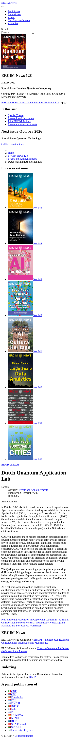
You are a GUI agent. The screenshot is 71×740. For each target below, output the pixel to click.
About (11, 17)
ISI (12, 712)
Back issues (14, 11)
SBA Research (19, 724)
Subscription (14, 14)
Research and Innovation (21, 118)
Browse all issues (10, 464)
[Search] (33, 33)
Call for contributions (19, 20)
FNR (14, 700)
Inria (13, 709)
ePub (44, 102)
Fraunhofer (17, 697)
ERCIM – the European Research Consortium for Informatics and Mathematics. (35, 641)
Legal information (24, 735)
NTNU (15, 718)
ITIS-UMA (17, 715)
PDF (15, 102)
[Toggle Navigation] (2, 6)
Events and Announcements (22, 124)
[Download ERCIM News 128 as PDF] (13, 68)
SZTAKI (16, 727)
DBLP (32, 677)
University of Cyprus (22, 730)
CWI (13, 694)
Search (4, 29)
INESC (15, 706)
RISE (14, 721)
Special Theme (15, 115)
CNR (14, 691)
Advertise (13, 23)
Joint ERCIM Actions (19, 121)
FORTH (15, 703)
